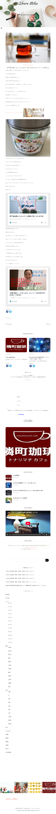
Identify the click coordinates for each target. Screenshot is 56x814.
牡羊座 (9, 647)
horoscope (31, 64)
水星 (9, 698)
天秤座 (9, 668)
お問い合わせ (27, 808)
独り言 (7, 748)
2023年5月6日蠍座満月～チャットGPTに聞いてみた (16, 358)
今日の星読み (8, 752)
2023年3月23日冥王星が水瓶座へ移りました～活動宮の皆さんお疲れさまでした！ (23, 585)
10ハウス (10, 635)
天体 (7, 690)
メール (19, 401)
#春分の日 (28, 547)
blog (27, 64)
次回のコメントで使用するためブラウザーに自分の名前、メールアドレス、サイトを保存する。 (28, 410)
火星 (9, 706)
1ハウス (10, 606)
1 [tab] (25, 372)
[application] (28, 523)
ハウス (7, 601)
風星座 (7, 738)
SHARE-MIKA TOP (19, 808)
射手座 (9, 676)
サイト (18, 405)
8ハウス (10, 631)
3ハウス (10, 613)
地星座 (7, 741)
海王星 (9, 720)
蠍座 (9, 672)
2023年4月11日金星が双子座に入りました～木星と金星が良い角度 (39, 359)
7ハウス (10, 628)
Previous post (9, 324)
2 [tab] (27, 372)
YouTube (7, 598)
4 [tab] (30, 372)
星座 (7, 646)
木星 (9, 709)
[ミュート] (46, 534)
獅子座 (9, 661)
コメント (28, 379)
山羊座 (9, 679)
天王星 (9, 716)
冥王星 (9, 723)
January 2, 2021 (34, 549)
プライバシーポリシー (36, 808)
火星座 (7, 734)
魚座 (9, 686)
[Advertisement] (28, 766)
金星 (9, 702)
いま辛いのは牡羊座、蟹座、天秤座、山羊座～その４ (17, 571)
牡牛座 (9, 651)
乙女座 (9, 665)
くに (31, 574)
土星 (9, 713)
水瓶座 (9, 683)
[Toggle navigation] (1, 28)
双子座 (24, 64)
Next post (48, 324)
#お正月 (46, 545)
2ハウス (10, 610)
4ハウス (10, 617)
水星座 (7, 745)
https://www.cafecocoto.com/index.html (14, 112)
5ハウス (10, 621)
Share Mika (28, 3)
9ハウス (10, 603)
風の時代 (7, 594)
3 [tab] (28, 372)
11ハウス (10, 638)
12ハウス (10, 642)
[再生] (7, 534)
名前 (18, 396)
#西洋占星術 (33, 547)
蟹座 (9, 658)
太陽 (9, 691)
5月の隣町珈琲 (16, 475)
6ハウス (10, 624)
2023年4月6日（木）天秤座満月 (20, 498)
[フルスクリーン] (48, 534)
